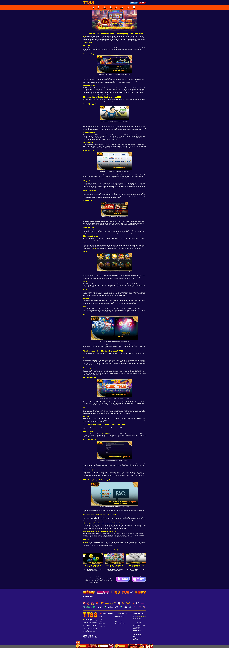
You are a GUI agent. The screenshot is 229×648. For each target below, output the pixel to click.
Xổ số (128, 8)
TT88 (93, 8)
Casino (104, 8)
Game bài (110, 8)
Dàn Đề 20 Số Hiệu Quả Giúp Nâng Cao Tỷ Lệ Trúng (136, 566)
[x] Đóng (78, 642)
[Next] (146, 563)
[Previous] (83, 563)
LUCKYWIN (94, 599)
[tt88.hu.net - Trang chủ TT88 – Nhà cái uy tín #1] (89, 3)
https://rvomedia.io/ (88, 42)
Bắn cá (98, 8)
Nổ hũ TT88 (94, 248)
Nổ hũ (116, 8)
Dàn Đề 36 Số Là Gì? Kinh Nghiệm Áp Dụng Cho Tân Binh (114, 566)
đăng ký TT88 (105, 433)
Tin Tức (134, 8)
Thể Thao (122, 8)
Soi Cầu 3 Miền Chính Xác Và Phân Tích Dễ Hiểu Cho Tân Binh (93, 566)
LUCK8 (84, 599)
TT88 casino (86, 542)
